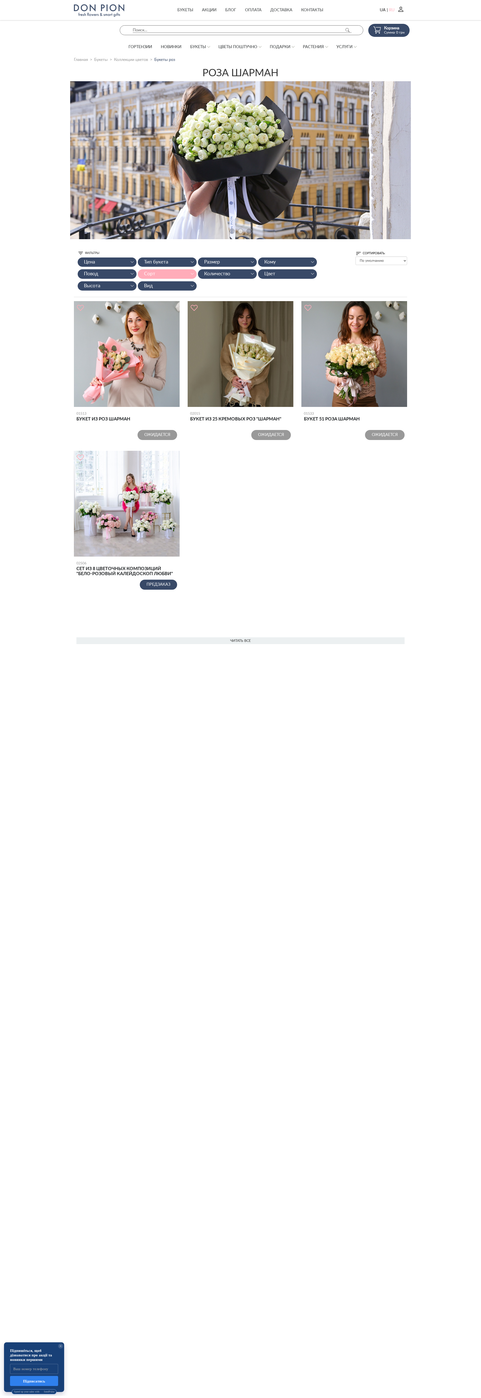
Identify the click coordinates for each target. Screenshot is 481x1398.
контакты (312, 10)
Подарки (280, 47)
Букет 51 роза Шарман (332, 416)
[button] (232, 231)
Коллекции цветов (131, 60)
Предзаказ (158, 584)
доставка (281, 10)
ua (383, 10)
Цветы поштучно (237, 47)
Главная (81, 60)
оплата (253, 10)
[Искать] (347, 30)
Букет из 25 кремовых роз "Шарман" (235, 416)
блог (230, 10)
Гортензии (140, 47)
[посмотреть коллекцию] (240, 160)
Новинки (171, 47)
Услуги (344, 47)
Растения (313, 47)
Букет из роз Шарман (103, 416)
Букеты (185, 10)
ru (392, 10)
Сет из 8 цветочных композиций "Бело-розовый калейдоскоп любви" (124, 569)
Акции (209, 10)
